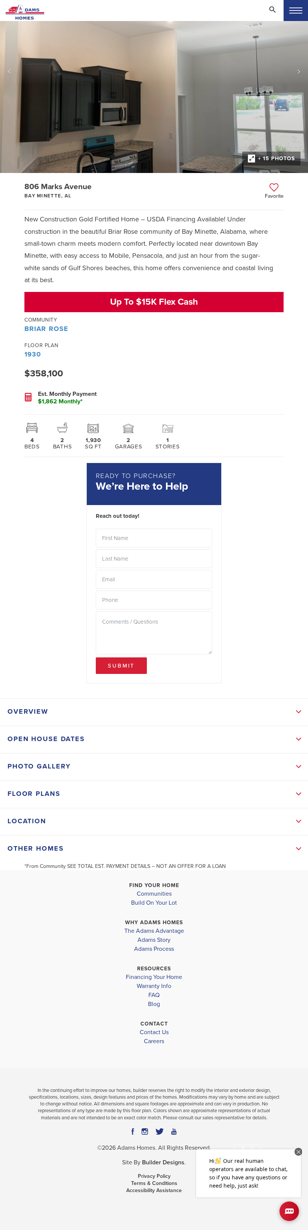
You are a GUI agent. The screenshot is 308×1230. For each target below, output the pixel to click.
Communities (154, 894)
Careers (154, 1041)
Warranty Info (154, 986)
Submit (121, 665)
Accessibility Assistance (154, 1190)
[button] (272, 14)
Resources (154, 968)
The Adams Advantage (154, 931)
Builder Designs (163, 1162)
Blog (154, 1004)
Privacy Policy (154, 1176)
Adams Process (154, 949)
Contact (154, 1024)
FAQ (154, 995)
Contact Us (154, 1032)
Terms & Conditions (154, 1183)
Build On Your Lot (154, 903)
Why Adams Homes (154, 922)
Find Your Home (154, 885)
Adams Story (154, 940)
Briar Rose (46, 329)
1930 (32, 354)
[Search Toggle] (272, 9)
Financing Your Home (154, 977)
